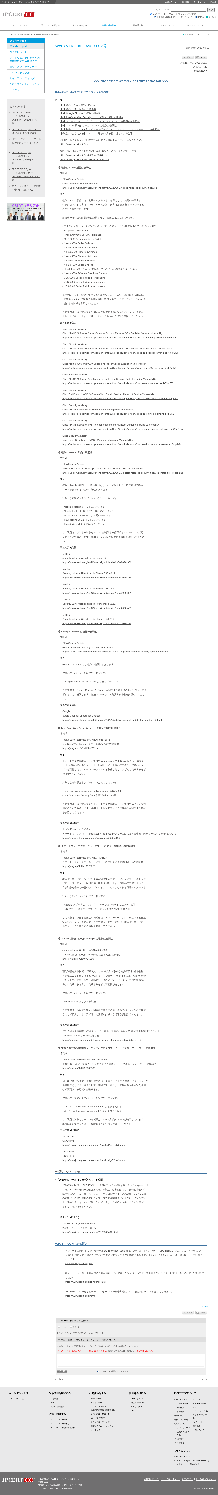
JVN (52, 1403)
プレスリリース (183, 1428)
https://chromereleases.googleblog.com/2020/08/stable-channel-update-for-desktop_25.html (112, 720)
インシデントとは (21, 25)
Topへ (206, 1306)
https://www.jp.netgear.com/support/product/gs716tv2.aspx (93, 1145)
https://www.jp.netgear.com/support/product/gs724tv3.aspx (93, 1160)
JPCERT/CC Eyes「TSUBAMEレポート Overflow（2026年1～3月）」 (24, 157)
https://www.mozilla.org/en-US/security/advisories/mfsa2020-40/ (96, 608)
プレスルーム (180, 1424)
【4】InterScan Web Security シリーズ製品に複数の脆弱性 (91, 117)
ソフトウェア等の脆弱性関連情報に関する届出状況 (25, 59)
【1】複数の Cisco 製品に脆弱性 (77, 105)
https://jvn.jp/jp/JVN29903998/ (78, 1068)
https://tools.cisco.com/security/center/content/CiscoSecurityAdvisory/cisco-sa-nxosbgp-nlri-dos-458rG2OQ (119, 337)
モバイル (212, 17)
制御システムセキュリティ (25, 84)
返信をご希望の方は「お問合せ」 (122, 1351)
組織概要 (180, 1407)
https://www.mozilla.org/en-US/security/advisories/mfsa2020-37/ (96, 577)
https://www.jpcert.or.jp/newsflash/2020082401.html (90, 1232)
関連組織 (196, 1426)
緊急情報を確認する (50, 25)
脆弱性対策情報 (57, 1407)
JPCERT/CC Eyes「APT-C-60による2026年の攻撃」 (26, 131)
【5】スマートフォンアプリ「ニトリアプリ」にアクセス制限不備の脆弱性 (100, 121)
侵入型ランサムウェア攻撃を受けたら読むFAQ (26, 188)
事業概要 (180, 1412)
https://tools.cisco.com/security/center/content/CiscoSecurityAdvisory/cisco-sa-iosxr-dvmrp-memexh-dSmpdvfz (121, 444)
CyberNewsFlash (182, 1457)
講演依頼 (180, 1439)
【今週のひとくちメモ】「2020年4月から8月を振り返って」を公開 (96, 133)
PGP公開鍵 (197, 1422)
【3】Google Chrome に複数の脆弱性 (80, 113)
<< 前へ (59, 1379)
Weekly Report (18, 46)
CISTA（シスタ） (138, 1399)
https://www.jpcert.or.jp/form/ (80, 1295)
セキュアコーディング (22, 78)
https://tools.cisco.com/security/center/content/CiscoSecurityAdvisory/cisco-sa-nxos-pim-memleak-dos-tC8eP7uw (123, 429)
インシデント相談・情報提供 (63, 1428)
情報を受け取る (138, 25)
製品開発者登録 (137, 1403)
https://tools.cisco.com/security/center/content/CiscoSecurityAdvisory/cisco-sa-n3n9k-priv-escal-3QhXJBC (119, 368)
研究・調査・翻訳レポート (25, 66)
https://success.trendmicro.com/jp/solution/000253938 (91, 838)
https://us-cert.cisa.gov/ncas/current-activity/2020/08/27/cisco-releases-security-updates (109, 187)
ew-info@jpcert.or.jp (114, 1250)
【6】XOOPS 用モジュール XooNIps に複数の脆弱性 (88, 125)
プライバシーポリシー (170, 1479)
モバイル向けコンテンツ (206, 1479)
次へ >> (203, 1379)
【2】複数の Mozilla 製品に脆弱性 (78, 109)
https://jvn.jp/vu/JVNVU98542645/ (80, 748)
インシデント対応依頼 (60, 1423)
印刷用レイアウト (192, 34)
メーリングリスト (183, 17)
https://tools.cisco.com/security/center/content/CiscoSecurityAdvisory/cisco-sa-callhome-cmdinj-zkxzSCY (118, 413)
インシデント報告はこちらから (114, 1371)
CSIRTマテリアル (20, 72)
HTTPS (200, 17)
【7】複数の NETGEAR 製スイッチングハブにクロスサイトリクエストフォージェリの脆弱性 (110, 129)
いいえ (76, 1327)
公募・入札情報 (181, 1420)
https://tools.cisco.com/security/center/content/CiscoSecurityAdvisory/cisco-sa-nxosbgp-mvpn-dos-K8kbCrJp (120, 352)
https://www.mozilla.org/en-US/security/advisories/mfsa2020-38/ (96, 593)
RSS (173, 17)
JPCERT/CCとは (182, 1399)
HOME (14, 34)
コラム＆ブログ (167, 25)
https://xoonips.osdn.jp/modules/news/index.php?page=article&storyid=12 (101, 1039)
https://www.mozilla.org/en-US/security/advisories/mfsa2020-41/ (96, 623)
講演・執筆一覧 (199, 1403)
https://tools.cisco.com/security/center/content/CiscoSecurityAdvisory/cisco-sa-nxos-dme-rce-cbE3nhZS (117, 383)
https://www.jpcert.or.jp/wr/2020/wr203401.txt (84, 155)
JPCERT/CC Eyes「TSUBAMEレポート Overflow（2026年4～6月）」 (24, 118)
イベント (196, 1399)
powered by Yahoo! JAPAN (160, 10)
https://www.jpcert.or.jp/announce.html (85, 1281)
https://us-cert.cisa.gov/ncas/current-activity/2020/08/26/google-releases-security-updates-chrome (115, 651)
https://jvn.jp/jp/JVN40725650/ (78, 958)
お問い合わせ (170, 2)
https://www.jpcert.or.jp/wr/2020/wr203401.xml (84, 159)
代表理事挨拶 (182, 1403)
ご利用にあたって (151, 1479)
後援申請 (180, 1443)
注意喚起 (54, 1399)
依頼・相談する (80, 25)
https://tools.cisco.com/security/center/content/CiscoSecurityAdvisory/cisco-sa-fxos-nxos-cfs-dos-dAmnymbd (120, 398)
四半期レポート (18, 52)
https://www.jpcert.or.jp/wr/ (74, 144)
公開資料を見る (109, 25)
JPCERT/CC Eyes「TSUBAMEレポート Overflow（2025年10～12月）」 (26, 174)
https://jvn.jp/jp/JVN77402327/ (78, 866)
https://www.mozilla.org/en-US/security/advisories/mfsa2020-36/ (96, 562)
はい (64, 1327)
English (213, 2)
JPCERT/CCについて (196, 25)
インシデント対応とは (60, 1419)
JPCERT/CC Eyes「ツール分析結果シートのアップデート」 (26, 143)
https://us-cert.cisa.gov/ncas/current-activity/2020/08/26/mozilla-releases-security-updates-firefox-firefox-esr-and (122, 472)
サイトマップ (199, 2)
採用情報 (185, 2)
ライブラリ (16, 90)
